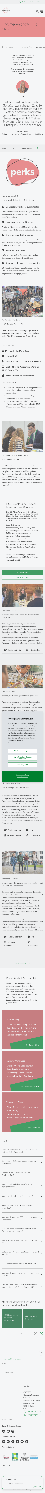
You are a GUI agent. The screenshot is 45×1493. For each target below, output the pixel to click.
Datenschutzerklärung (22, 775)
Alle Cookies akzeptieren (22, 751)
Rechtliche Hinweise (22, 777)
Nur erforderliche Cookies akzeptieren (23, 757)
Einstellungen (21, 765)
